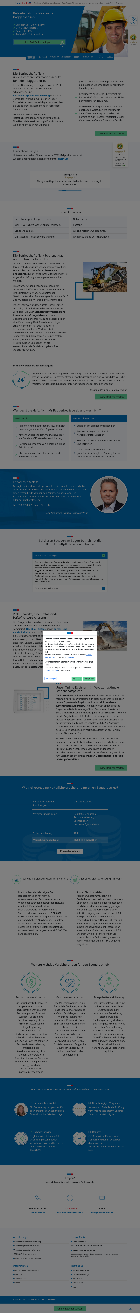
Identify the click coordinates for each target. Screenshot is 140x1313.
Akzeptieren (89, 679)
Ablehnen (77, 679)
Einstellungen (51, 678)
